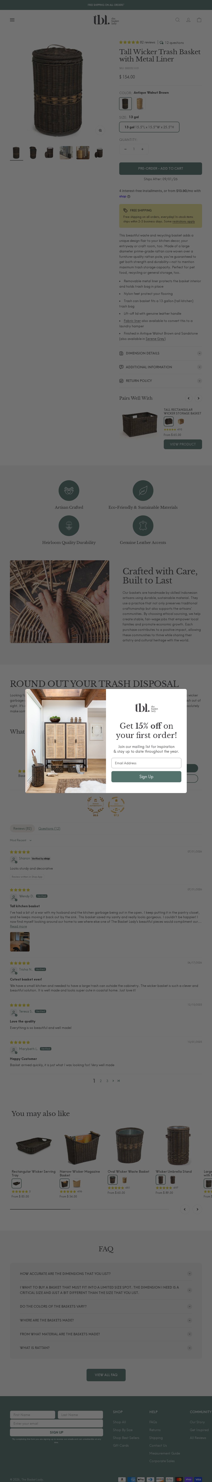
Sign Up (146, 776)
